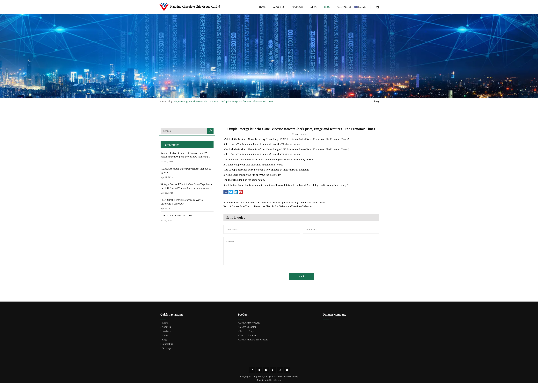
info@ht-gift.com (273, 380)
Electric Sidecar (247, 335)
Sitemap (166, 348)
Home (262, 6)
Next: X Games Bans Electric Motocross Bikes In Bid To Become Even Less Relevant (267, 206)
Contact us (344, 6)
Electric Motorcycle (249, 322)
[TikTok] (280, 370)
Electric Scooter (247, 326)
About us (279, 6)
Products (297, 6)
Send (301, 276)
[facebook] (252, 370)
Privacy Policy (291, 376)
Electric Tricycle (248, 331)
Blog (327, 6)
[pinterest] (266, 370)
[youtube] (287, 370)
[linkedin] (273, 370)
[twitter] (259, 370)
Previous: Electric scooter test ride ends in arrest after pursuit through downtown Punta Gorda (274, 202)
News (313, 6)
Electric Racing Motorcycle (253, 339)
